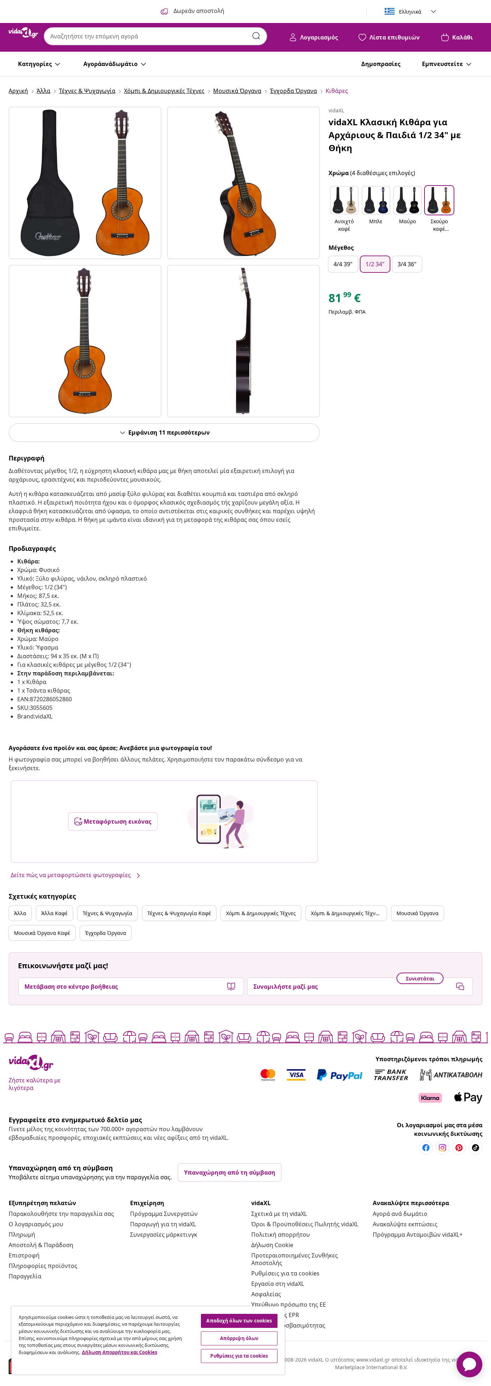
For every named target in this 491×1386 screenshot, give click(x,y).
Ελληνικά (410, 11)
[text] (345, 299)
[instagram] (442, 1147)
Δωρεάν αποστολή (198, 11)
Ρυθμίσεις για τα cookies (285, 1273)
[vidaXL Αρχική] (23, 32)
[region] (148, 1340)
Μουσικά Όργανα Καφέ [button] (42, 933)
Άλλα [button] (20, 913)
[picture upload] (220, 821)
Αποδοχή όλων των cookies (239, 1320)
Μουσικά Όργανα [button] (417, 913)
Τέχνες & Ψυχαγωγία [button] (107, 913)
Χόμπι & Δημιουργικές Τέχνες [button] (261, 913)
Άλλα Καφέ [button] (54, 913)
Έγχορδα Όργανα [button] (105, 933)
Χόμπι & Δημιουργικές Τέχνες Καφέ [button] (348, 913)
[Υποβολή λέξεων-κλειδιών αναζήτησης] (256, 36)
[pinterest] (459, 1147)
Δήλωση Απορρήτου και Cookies (119, 1352)
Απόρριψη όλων (239, 1338)
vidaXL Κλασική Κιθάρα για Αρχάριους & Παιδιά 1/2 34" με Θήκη (395, 135)
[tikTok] (475, 1147)
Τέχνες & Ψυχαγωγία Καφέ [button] (179, 913)
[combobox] (155, 36)
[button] (344, 209)
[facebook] (426, 1147)
